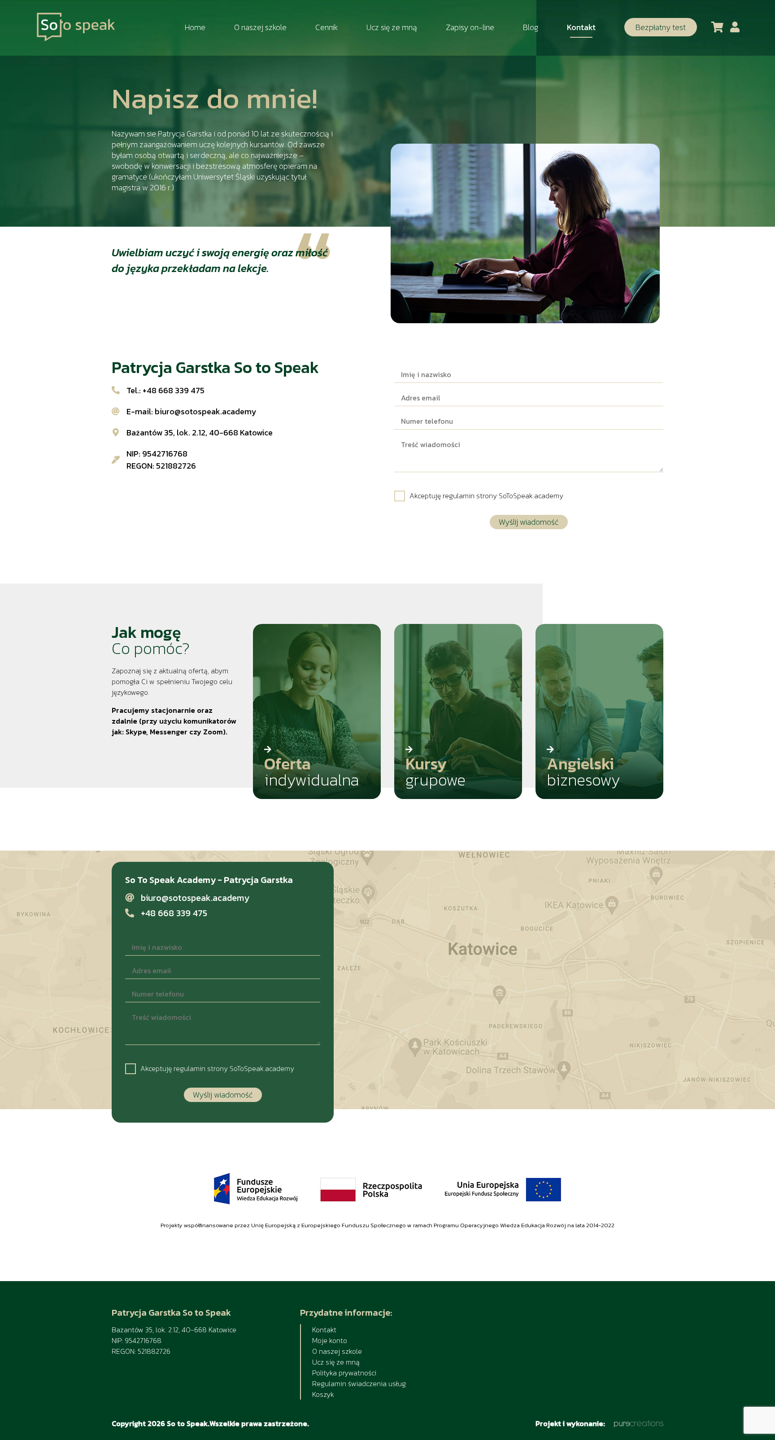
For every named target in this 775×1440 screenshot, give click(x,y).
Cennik (326, 27)
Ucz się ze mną (391, 27)
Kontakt (581, 27)
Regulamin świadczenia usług (359, 1383)
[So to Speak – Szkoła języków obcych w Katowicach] (75, 27)
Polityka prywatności (344, 1372)
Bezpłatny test (661, 27)
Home (195, 27)
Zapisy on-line (470, 27)
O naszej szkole (260, 27)
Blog (530, 27)
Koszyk (323, 1394)
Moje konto (329, 1340)
